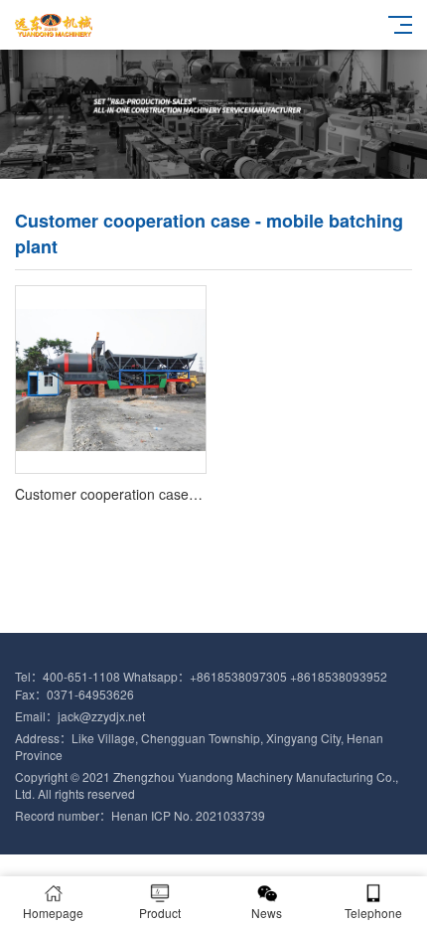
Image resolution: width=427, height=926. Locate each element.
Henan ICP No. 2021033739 (188, 815)
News (266, 912)
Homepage (53, 912)
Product (160, 912)
